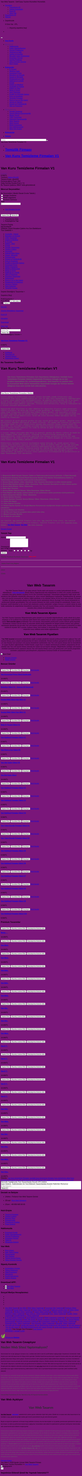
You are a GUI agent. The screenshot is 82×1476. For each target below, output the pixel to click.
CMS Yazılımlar (11, 238)
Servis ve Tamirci (15, 102)
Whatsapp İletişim (12, 1242)
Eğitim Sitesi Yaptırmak (61, 1312)
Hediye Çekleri (10, 249)
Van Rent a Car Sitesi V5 (10, 750)
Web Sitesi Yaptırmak (36, 1308)
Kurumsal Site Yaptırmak (54, 1308)
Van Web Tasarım (14, 525)
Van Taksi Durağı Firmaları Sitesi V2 (15, 838)
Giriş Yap (12, 13)
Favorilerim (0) (14, 7)
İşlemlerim (9, 1274)
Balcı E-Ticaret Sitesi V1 (10, 725)
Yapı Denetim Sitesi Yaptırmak (42, 1323)
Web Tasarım (14, 121)
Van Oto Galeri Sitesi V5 (10, 763)
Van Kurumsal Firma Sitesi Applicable (16, 674)
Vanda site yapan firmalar (43, 1327)
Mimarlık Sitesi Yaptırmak (65, 1323)
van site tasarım (74, 1325)
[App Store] (9, 1288)
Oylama (4, 551)
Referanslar (9, 278)
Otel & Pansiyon (11, 274)
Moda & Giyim (14, 90)
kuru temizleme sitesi (62, 1178)
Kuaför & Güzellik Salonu (14, 263)
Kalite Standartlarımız (17, 48)
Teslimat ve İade (15, 52)
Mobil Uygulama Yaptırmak (54, 1318)
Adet (2, 202)
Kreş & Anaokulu (11, 261)
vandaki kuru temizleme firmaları (42, 1178)
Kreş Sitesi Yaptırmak (57, 1314)
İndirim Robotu (10, 1278)
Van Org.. (4, 1147)
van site (8, 1329)
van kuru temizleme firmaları (18, 1178)
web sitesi (15, 1414)
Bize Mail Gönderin (19, 1200)
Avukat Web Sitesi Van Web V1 (13, 712)
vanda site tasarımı (28, 1325)
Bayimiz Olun (10, 1218)
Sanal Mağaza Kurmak (34, 1318)
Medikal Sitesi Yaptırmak (23, 1312)
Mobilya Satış (14, 71)
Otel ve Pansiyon (15, 106)
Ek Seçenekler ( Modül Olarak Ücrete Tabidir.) (18, 193)
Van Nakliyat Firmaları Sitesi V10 (14, 914)
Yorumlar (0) (9, 354)
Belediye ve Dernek (16, 75)
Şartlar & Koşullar (16, 54)
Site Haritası (9, 1256)
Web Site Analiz (30, 1319)
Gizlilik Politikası (15, 60)
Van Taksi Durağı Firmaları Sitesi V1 (15, 826)
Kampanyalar (10, 257)
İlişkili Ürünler (10, 660)
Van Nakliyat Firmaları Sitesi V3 (13, 800)
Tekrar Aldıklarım (11, 1270)
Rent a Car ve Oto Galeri (18, 100)
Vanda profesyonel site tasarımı (55, 1325)
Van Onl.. (4, 1134)
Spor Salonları (14, 92)
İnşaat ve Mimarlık (16, 77)
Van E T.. (4, 1046)
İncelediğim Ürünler (12, 1268)
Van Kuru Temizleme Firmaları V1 (14, 341)
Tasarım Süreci (10, 356)
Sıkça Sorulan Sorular (17, 62)
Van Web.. (5, 1121)
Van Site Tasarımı (35, 525)
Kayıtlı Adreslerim (11, 1276)
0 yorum (4, 173)
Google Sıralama (15, 111)
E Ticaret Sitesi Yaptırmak (15, 1318)
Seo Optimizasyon (16, 127)
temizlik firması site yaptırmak (43, 1180)
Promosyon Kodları (12, 1222)
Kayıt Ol (12, 11)
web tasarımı (26, 1180)
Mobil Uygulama (15, 125)
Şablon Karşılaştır (16, 9)
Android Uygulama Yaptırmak (27, 1321)
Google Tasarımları (12, 247)
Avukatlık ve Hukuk (16, 87)
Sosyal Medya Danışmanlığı (20, 113)
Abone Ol (4, 1188)
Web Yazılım (14, 123)
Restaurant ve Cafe (16, 79)
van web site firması (12, 1325)
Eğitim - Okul (10, 244)
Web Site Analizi (15, 129)
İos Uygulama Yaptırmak (48, 1321)
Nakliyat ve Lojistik (16, 81)
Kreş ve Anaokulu (16, 96)
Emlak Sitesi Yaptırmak (41, 1310)
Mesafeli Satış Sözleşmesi (19, 56)
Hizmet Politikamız (16, 50)
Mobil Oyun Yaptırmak (67, 1321)
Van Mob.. (5, 996)
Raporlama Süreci (12, 358)
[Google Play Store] (12, 1286)
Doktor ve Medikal (16, 85)
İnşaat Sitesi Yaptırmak (22, 1310)
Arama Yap (5, 332)
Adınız (3, 537)
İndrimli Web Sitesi (12, 253)
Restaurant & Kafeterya (14, 282)
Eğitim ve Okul (14, 88)
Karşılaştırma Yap (11, 221)
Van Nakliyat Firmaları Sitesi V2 (13, 788)
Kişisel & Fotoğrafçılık (13, 259)
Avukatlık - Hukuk (11, 234)
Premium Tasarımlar (12, 276)
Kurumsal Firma (15, 73)
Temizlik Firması (11, 288)
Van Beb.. (5, 970)
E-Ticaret (12, 69)
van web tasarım (60, 1180)
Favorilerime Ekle (11, 219)
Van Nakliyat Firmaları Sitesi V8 (13, 888)
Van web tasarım (18, 592)
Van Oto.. (4, 1008)
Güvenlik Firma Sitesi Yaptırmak (17, 1323)
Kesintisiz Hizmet (16, 58)
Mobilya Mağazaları (12, 269)
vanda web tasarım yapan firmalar (66, 1327)
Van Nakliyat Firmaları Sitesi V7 (13, 876)
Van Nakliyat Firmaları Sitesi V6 (13, 863)
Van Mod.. (5, 945)
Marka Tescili (14, 115)
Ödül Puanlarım (11, 1272)
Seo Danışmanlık (72, 1318)
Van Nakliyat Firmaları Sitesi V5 (13, 851)
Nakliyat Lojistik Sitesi (59, 1310)
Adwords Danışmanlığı (18, 119)
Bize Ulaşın (13, 64)
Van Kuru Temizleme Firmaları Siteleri (17, 393)
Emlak (11, 83)
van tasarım (38, 1329)
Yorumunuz (5, 547)
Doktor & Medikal (11, 240)
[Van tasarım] (5, 1329)
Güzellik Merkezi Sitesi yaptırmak (26, 1316)
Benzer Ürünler (11, 658)
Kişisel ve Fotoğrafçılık (17, 104)
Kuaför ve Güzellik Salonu (19, 94)
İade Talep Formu (11, 1252)
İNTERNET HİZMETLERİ (15, 1331)
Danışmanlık (10, 1254)
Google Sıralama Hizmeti (46, 1319)
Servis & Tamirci (11, 284)
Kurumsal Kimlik (11, 1232)
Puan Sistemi (10, 1224)
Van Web (24, 525)
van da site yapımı (12, 1327)
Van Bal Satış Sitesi (8, 775)
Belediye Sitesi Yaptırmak (15, 1314)
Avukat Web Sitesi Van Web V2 (13, 700)
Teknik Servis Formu (13, 1258)
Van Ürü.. (4, 1109)
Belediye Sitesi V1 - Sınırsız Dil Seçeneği (17, 687)
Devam (4, 553)
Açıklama (8, 352)
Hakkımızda (13, 46)
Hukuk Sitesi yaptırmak (42, 1312)
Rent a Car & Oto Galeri (14, 280)
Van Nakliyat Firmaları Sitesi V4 (13, 813)
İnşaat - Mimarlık (11, 255)
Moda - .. (4, 933)
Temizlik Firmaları (16, 98)
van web (70, 1180)
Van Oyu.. (5, 1172)
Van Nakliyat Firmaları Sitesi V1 (13, 737)
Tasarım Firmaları (11, 1214)
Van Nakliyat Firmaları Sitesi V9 (13, 901)
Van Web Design (26, 1327)
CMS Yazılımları (15, 117)
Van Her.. (4, 1021)
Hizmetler (8, 251)
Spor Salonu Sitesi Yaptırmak (37, 1314)
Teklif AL (8, 1240)
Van (43, 520)
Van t (15, 520)
